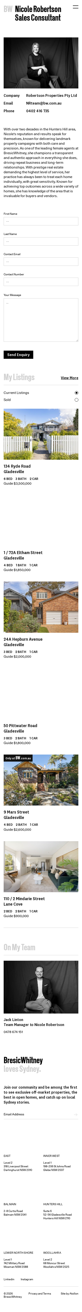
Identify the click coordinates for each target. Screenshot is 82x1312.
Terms (47, 1293)
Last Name (10, 234)
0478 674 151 (13, 1032)
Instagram (27, 1279)
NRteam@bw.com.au (44, 103)
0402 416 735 (37, 110)
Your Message (12, 295)
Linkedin (9, 1279)
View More (69, 377)
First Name (10, 213)
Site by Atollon (69, 1293)
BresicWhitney (23, 1060)
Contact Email (12, 254)
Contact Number (14, 274)
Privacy (33, 1293)
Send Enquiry (18, 354)
